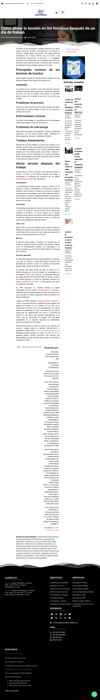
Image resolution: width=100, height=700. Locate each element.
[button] (56, 12)
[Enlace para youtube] (97, 3)
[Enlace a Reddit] (52, 618)
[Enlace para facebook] (82, 3)
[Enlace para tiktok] (93, 3)
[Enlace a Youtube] (69, 614)
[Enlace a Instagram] (56, 614)
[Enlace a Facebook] (52, 614)
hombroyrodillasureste (43, 331)
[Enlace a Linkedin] (60, 614)
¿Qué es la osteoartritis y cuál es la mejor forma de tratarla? (70, 240)
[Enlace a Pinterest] (69, 618)
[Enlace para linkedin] (90, 3)
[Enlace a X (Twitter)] (60, 618)
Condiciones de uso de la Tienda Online (18, 669)
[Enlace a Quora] (56, 618)
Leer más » (68, 143)
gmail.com (55, 331)
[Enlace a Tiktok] (65, 614)
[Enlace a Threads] (65, 618)
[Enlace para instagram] (86, 3)
